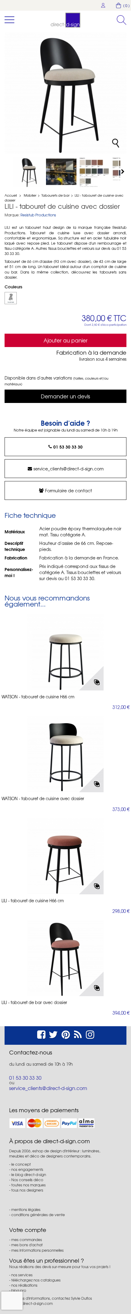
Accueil (11, 195)
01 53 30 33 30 (68, 446)
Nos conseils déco (27, 1179)
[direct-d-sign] (65, 20)
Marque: (12, 215)
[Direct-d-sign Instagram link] (90, 1033)
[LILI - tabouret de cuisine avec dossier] (28, 172)
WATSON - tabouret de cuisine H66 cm (38, 696)
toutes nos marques (28, 1185)
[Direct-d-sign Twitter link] (53, 1033)
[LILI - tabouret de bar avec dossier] (65, 958)
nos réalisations (24, 1285)
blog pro (18, 1290)
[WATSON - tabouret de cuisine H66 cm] (65, 652)
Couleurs (14, 286)
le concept (21, 1164)
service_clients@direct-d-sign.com (69, 469)
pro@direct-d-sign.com (32, 1303)
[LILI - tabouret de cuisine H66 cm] (65, 856)
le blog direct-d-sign (28, 1174)
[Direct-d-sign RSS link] (78, 1033)
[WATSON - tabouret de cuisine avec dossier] (65, 754)
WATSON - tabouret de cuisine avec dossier (43, 798)
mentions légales (26, 1209)
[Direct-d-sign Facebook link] (41, 1033)
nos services (22, 1275)
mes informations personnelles (37, 1250)
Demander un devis (65, 396)
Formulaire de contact (68, 490)
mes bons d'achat (27, 1244)
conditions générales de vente (38, 1214)
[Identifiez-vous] (103, 5)
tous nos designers (27, 1190)
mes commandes (26, 1239)
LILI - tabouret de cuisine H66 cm (33, 900)
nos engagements (27, 1169)
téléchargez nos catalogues (36, 1280)
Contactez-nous (30, 1052)
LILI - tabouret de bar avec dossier (34, 1002)
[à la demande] (10, 298)
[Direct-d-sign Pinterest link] (66, 1033)
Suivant (123, 171)
